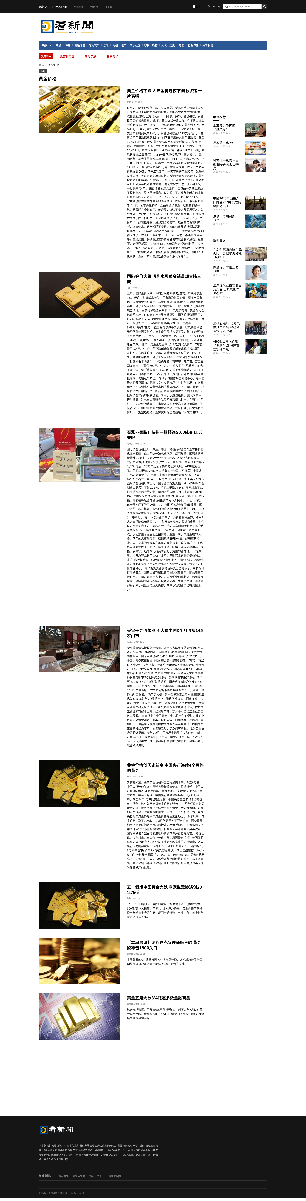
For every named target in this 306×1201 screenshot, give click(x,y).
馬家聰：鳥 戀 (223, 142)
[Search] (264, 6)
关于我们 (207, 45)
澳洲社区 (135, 45)
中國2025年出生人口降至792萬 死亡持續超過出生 (227, 202)
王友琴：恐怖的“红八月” (224, 127)
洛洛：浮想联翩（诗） (224, 218)
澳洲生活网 (79, 1176)
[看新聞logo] (67, 33)
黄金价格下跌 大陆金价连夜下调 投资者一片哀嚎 (164, 93)
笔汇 (181, 45)
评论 (67, 45)
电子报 (108, 6)
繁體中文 (43, 6)
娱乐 (106, 45)
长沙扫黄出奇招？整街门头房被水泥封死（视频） (227, 253)
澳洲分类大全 (96, 1176)
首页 (41, 65)
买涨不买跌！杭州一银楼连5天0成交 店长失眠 (164, 434)
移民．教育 (151, 45)
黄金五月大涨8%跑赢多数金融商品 (158, 998)
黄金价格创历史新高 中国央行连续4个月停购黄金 (165, 767)
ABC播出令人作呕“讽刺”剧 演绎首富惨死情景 (226, 345)
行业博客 (193, 45)
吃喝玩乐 (94, 45)
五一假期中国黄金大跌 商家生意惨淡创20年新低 (164, 889)
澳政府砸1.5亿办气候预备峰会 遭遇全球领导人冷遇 (226, 327)
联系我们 (78, 6)
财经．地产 (119, 45)
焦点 (58, 45)
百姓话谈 (79, 45)
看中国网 (63, 1176)
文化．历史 (168, 45)
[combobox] (242, 6)
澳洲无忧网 (114, 1176)
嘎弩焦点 (90, 56)
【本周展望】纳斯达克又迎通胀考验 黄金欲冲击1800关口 (164, 945)
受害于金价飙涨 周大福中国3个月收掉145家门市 (165, 633)
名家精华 (112, 56)
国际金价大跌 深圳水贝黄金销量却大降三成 (164, 278)
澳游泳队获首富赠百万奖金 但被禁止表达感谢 (227, 289)
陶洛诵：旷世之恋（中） (226, 269)
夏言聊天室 (67, 56)
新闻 (45, 45)
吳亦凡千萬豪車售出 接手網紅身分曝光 (226, 164)
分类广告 (94, 6)
